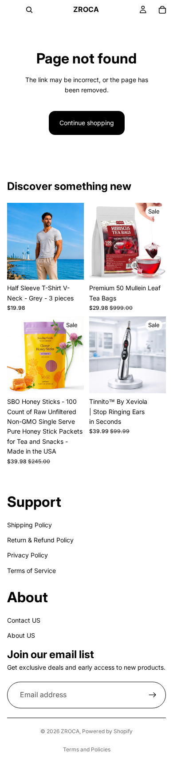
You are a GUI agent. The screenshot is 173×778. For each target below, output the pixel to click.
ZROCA (70, 731)
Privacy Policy (27, 555)
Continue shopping (86, 122)
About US (21, 635)
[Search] (29, 10)
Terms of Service (31, 570)
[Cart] (162, 10)
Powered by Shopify (107, 731)
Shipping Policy (29, 524)
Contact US (23, 620)
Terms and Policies (86, 749)
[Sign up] (152, 695)
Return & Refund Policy (40, 540)
